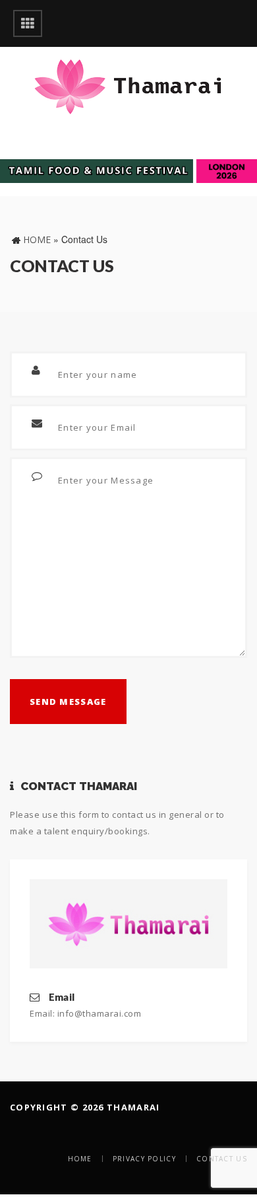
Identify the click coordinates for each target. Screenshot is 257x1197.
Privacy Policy (144, 1158)
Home (37, 239)
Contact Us (221, 1158)
